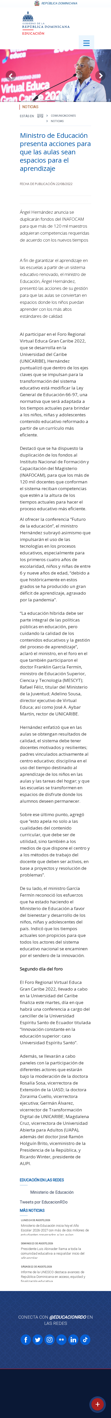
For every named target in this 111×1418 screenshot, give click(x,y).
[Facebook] (26, 1339)
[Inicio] (40, 116)
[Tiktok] (85, 1339)
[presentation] (11, 75)
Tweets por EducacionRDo (44, 1202)
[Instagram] (49, 1339)
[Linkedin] (73, 1339)
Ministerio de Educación (52, 1192)
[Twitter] (38, 1339)
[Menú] (86, 42)
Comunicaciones (63, 115)
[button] (53, 96)
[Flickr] (61, 1339)
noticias (57, 121)
